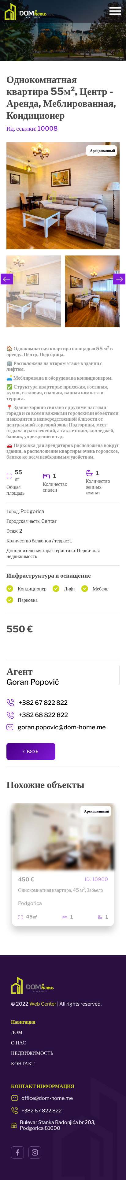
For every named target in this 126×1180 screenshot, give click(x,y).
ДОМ (16, 1032)
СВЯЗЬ (30, 751)
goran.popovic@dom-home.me (62, 727)
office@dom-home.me (47, 1098)
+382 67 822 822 (43, 702)
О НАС (18, 1043)
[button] (7, 279)
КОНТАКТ (23, 1063)
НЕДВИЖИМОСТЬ (32, 1053)
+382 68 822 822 (43, 715)
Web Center (42, 1004)
